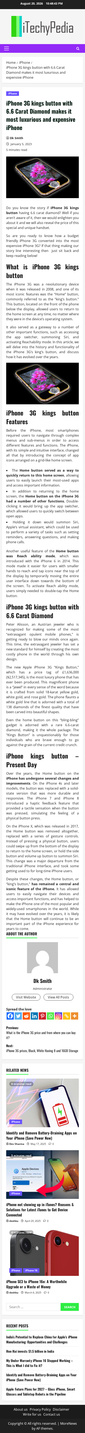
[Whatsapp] (50, 1016)
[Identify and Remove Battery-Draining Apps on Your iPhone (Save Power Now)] (42, 1103)
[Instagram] (58, 1016)
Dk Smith (16, 138)
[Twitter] (18, 1016)
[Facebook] (10, 1016)
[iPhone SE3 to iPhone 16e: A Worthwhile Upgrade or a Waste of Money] (42, 1251)
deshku (13, 1221)
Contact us (51, 1414)
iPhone (12, 93)
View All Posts (58, 997)
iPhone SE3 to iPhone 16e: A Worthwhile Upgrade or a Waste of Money (36, 1284)
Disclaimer (61, 1409)
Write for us (32, 1414)
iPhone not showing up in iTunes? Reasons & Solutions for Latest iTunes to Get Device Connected (40, 1209)
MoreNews (68, 1423)
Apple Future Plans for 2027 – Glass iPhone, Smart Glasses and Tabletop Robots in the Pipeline (40, 1392)
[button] (6, 48)
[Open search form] (77, 49)
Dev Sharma (16, 1144)
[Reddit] (26, 1016)
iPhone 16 (31, 1270)
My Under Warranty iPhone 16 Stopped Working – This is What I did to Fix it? (39, 1363)
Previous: (41, 1032)
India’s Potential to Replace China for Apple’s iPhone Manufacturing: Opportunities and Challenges (41, 1339)
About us (21, 1409)
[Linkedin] (34, 1016)
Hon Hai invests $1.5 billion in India (30, 1351)
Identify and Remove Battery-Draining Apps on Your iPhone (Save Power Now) (41, 1135)
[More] (74, 1016)
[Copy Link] (66, 1016)
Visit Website (26, 997)
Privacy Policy (40, 1409)
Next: (42, 1048)
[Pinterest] (42, 1016)
